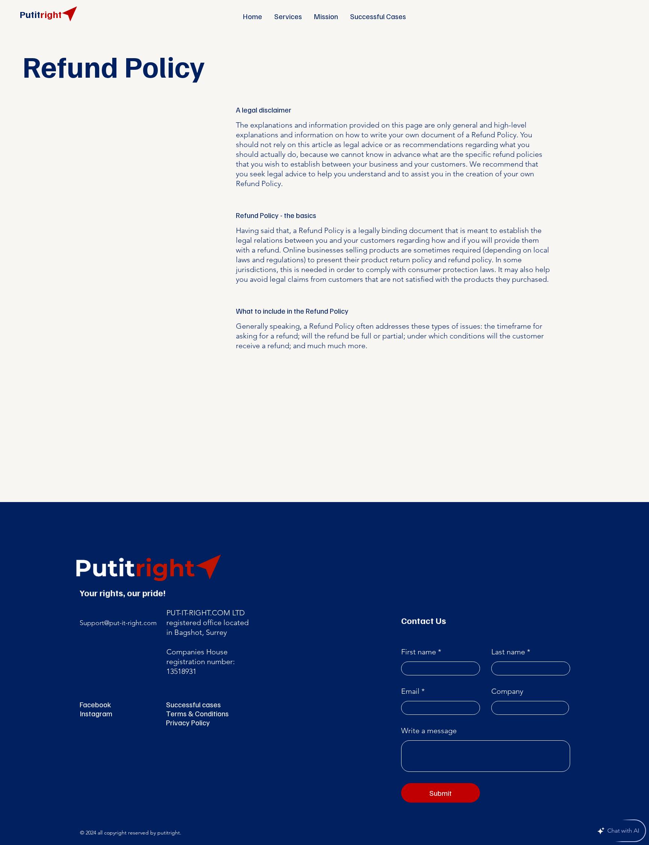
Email (410, 691)
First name (418, 652)
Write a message (429, 730)
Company (507, 691)
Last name (508, 652)
